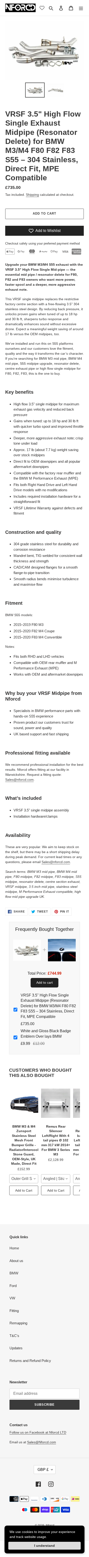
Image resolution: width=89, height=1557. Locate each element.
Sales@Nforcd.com (41, 1442)
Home (14, 1248)
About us (16, 1261)
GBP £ (43, 1470)
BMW (13, 1273)
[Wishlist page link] (42, 7)
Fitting (14, 1311)
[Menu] (81, 8)
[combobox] (23, 1178)
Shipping (32, 194)
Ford (13, 1286)
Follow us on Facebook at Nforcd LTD (37, 1432)
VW (12, 1298)
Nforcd (50, 1525)
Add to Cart (23, 1190)
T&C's (14, 1336)
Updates (16, 1348)
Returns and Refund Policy (30, 1361)
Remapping (18, 1323)
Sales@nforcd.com (19, 779)
